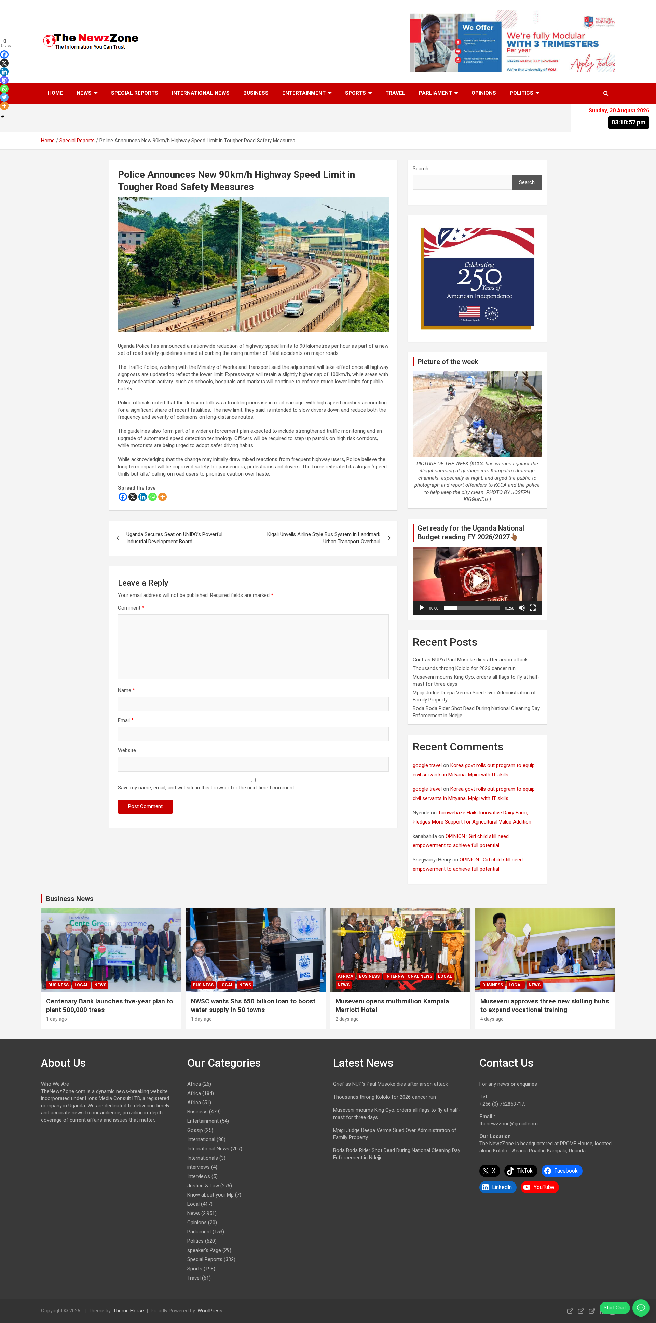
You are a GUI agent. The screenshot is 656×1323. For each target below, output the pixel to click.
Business (256, 93)
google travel (427, 765)
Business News (70, 899)
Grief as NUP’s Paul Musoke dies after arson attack (470, 660)
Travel (395, 93)
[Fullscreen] (532, 607)
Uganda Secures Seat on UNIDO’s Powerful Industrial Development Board (174, 538)
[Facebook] (123, 497)
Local (81, 985)
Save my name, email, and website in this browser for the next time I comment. (206, 788)
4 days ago (492, 1019)
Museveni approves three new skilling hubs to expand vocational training (544, 1005)
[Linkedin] (142, 497)
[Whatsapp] (152, 497)
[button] (477, 580)
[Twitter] (4, 97)
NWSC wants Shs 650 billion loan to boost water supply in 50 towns (253, 1005)
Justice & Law (203, 1185)
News (84, 93)
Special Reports (134, 93)
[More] (162, 497)
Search (420, 168)
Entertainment (304, 93)
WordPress (209, 1311)
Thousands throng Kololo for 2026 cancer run (464, 668)
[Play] (421, 607)
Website (127, 750)
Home (55, 93)
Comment (131, 608)
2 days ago (347, 1019)
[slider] (472, 608)
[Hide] (2, 116)
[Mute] (521, 607)
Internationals (202, 1158)
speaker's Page (204, 1250)
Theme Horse (128, 1311)
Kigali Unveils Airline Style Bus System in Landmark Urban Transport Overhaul (323, 538)
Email (126, 720)
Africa (345, 976)
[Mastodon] (4, 80)
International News (201, 93)
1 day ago (56, 1019)
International (201, 1139)
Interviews (198, 1176)
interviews (198, 1167)
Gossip (195, 1130)
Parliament (435, 93)
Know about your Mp (210, 1195)
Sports (355, 93)
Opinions (484, 93)
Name (126, 690)
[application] (477, 581)
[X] (132, 497)
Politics (521, 93)
